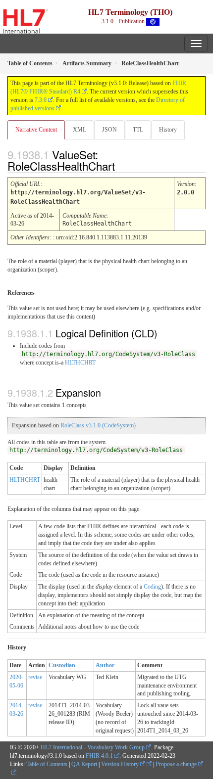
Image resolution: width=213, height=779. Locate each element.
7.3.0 (41, 99)
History (168, 129)
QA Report (84, 764)
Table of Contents (46, 764)
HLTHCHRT (80, 362)
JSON (109, 129)
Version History (120, 764)
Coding (152, 586)
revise (35, 677)
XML (79, 129)
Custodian (62, 665)
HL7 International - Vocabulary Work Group (93, 747)
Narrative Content (36, 129)
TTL (138, 129)
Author (105, 665)
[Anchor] (123, 165)
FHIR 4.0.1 (99, 755)
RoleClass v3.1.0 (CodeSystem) (98, 425)
